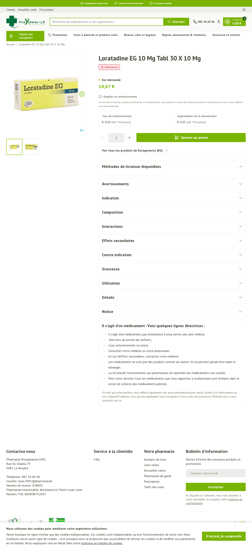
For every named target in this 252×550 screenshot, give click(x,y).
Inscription (215, 487)
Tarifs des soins (154, 487)
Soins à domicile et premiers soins (96, 35)
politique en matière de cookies (101, 543)
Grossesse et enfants (226, 35)
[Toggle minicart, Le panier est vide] (227, 21)
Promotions (60, 35)
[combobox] (107, 22)
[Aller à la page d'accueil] (26, 22)
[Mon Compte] (219, 22)
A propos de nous (155, 459)
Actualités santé (27, 9)
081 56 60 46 (31, 477)
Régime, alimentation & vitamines (184, 35)
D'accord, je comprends (224, 536)
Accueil (10, 44)
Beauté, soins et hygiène (140, 35)
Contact (10, 9)
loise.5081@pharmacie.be (35, 481)
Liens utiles (151, 465)
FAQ (96, 459)
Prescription (47, 9)
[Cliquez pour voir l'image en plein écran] (46, 94)
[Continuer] (82, 94)
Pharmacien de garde (157, 476)
